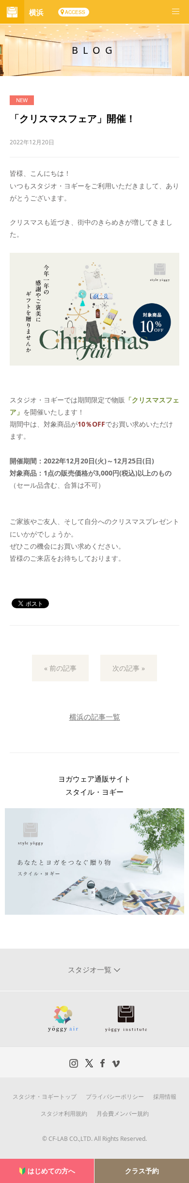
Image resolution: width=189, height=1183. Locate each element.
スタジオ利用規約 (64, 1113)
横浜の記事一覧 (94, 717)
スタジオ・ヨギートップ (45, 1096)
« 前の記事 (60, 668)
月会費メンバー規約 (122, 1113)
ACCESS (75, 12)
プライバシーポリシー (115, 1096)
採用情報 (164, 1096)
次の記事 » (128, 668)
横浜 (36, 12)
